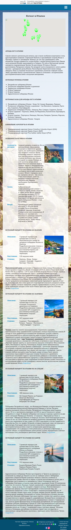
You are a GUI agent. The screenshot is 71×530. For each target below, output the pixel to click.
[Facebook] (46, 529)
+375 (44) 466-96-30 (44, 524)
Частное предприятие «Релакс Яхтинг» (24, 522)
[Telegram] (55, 524)
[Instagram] (48, 529)
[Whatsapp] (54, 524)
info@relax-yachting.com (46, 522)
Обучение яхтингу (24, 525)
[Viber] (51, 524)
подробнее (15, 288)
